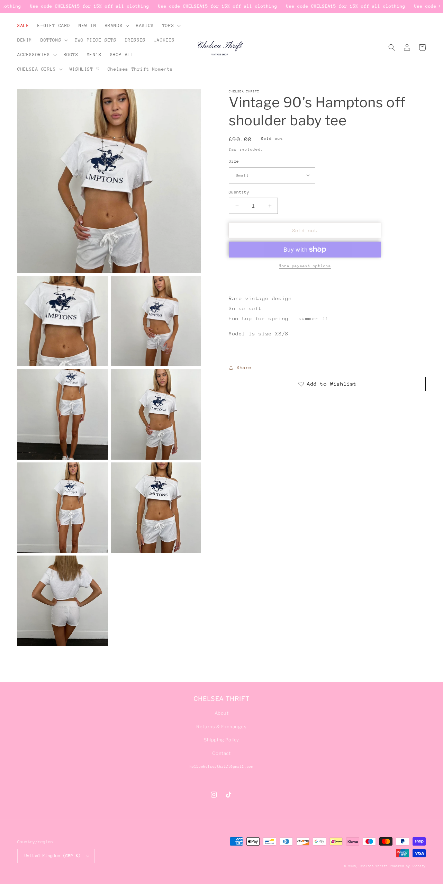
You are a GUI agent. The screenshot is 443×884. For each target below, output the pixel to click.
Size (234, 161)
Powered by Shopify (408, 866)
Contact (221, 753)
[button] (116, 25)
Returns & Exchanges (221, 726)
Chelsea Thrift (374, 866)
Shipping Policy (221, 739)
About (222, 713)
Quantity (239, 192)
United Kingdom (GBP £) (53, 855)
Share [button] (244, 367)
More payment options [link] (305, 266)
